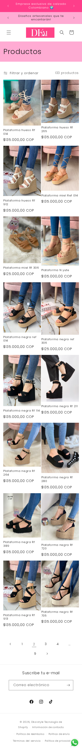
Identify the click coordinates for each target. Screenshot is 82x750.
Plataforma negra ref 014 (19, 339)
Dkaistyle (37, 722)
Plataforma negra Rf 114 (21, 411)
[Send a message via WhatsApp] (75, 742)
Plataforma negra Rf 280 (57, 479)
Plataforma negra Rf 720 (57, 547)
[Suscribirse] (68, 685)
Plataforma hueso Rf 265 (57, 129)
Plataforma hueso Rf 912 (19, 202)
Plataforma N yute (55, 270)
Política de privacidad (59, 741)
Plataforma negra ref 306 (57, 341)
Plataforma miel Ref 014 (59, 196)
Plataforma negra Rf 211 (59, 406)
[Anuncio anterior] (8, 6)
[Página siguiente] (47, 653)
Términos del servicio (27, 741)
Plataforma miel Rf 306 (21, 268)
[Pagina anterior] (10, 644)
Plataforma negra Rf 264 (19, 473)
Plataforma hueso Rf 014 (19, 132)
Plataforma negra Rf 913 (19, 617)
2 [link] (34, 644)
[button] (9, 32)
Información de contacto (48, 727)
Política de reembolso (30, 734)
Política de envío (59, 734)
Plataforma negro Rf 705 (57, 614)
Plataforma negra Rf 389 (19, 544)
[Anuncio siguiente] (74, 6)
